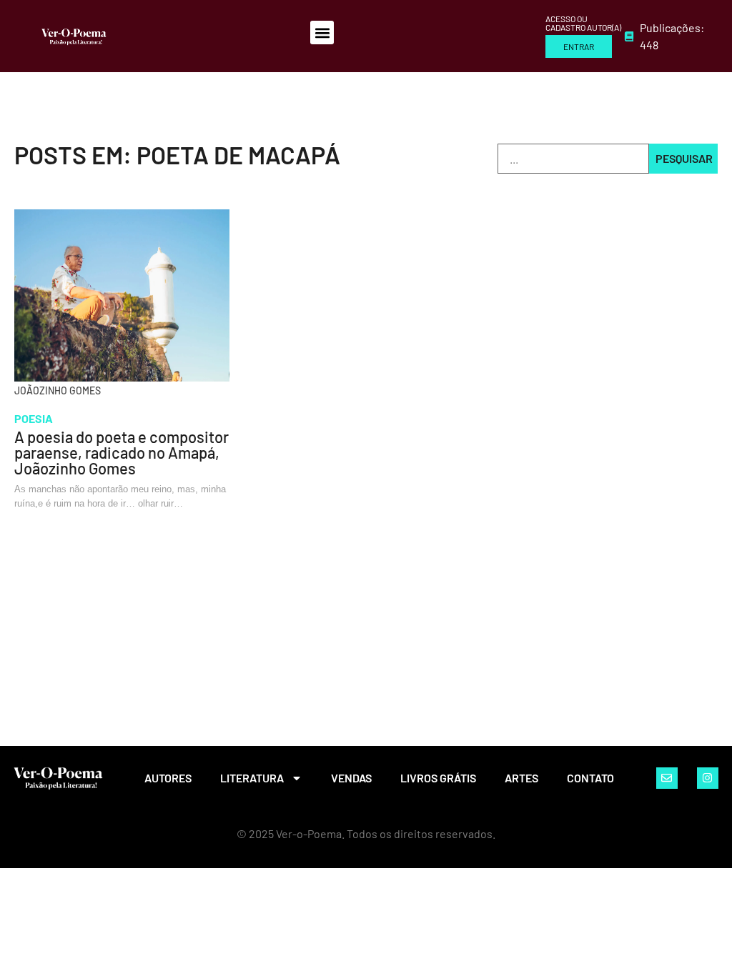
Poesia (33, 418)
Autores (168, 778)
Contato (590, 778)
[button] (322, 32)
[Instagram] (707, 778)
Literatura (252, 778)
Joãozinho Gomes (57, 390)
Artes (521, 778)
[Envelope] (667, 778)
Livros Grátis (438, 778)
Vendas (351, 778)
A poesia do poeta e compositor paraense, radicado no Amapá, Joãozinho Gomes (121, 452)
